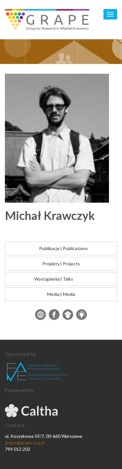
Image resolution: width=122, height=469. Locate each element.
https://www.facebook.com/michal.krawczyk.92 (54, 314)
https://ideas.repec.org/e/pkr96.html (81, 314)
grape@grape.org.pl (25, 442)
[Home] (47, 19)
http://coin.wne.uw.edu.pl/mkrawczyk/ (40, 314)
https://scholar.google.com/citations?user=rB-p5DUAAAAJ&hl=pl (67, 314)
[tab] (61, 248)
